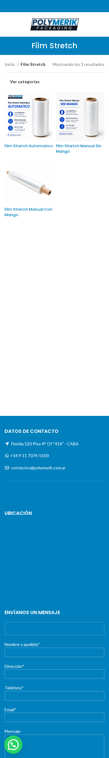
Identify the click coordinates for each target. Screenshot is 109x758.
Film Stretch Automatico (29, 145)
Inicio (10, 64)
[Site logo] (54, 23)
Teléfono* (14, 687)
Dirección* (14, 666)
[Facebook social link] (47, 6)
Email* (10, 709)
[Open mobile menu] (7, 24)
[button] (13, 745)
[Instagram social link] (54, 6)
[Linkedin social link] (61, 6)
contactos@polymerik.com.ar (38, 467)
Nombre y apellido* (22, 644)
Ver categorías (25, 81)
